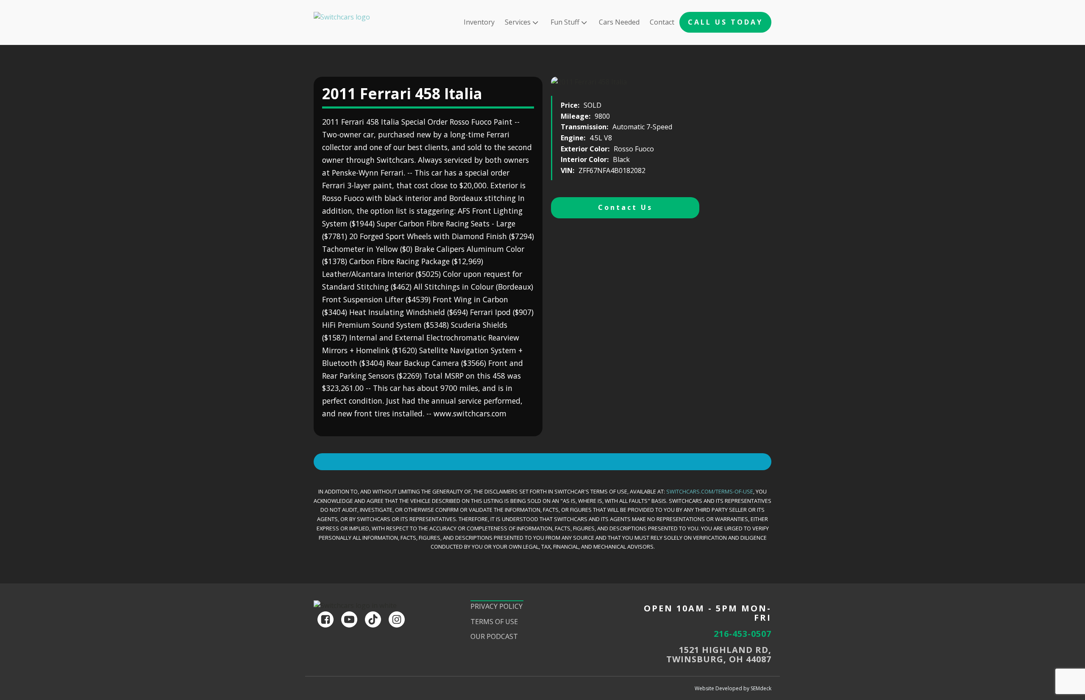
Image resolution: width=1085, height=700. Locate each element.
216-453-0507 (742, 634)
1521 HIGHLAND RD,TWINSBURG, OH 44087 (718, 654)
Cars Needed (619, 22)
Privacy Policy (496, 606)
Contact (662, 22)
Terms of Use (494, 621)
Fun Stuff (565, 22)
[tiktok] (373, 619)
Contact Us (625, 207)
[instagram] (397, 619)
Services (518, 22)
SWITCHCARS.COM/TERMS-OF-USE (709, 491)
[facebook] (325, 619)
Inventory (479, 22)
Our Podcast (494, 636)
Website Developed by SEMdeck (733, 688)
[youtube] (349, 619)
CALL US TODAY (725, 22)
